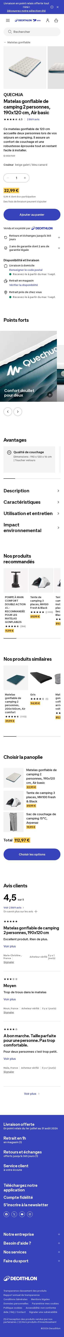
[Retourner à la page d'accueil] (28, 20)
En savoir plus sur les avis (18, 911)
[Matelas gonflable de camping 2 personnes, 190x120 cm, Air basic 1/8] (25, 67)
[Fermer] (57, 7)
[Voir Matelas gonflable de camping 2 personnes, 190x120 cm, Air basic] (13, 778)
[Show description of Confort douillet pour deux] (50, 394)
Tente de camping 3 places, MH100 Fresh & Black (39, 602)
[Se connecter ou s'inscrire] (47, 20)
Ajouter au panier (32, 214)
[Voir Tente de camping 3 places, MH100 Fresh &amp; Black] (13, 801)
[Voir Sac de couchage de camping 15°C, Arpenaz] (13, 822)
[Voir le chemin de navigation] (5, 42)
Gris (33, 694)
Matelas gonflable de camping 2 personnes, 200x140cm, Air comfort (15, 703)
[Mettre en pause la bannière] (52, 7)
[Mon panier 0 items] (56, 20)
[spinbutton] (16, 177)
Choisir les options (32, 854)
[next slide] (18, 411)
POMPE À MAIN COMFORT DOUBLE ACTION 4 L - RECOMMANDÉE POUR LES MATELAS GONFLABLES (15, 609)
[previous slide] (8, 411)
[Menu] (8, 20)
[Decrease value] (8, 178)
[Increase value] (25, 178)
